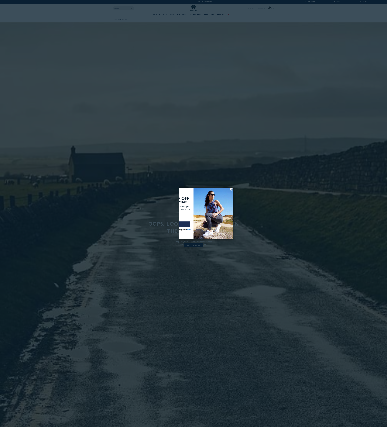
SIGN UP (174, 224)
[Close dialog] (231, 189)
